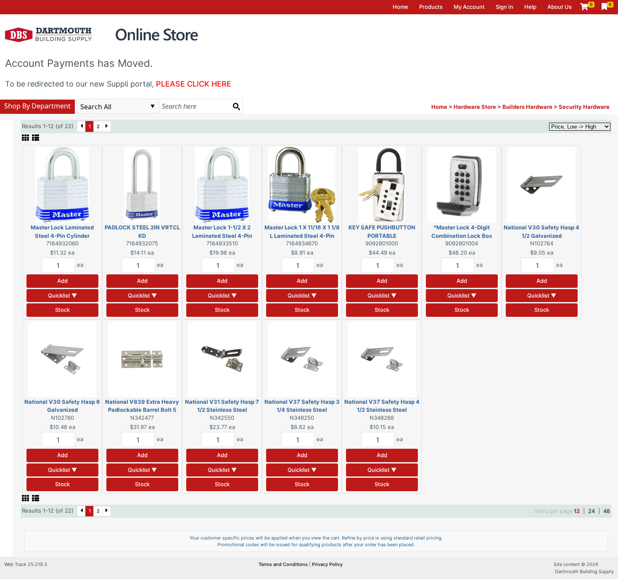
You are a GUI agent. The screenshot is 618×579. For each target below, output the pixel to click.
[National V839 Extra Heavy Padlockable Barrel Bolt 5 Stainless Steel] (142, 358)
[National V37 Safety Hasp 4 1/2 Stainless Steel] (382, 358)
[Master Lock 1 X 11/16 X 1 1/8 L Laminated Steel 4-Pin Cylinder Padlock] (301, 184)
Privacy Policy (327, 564)
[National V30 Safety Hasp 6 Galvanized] (62, 358)
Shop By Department (37, 106)
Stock (62, 309)
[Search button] (236, 106)
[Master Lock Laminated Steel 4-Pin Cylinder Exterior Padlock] (62, 184)
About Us (559, 6)
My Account (469, 6)
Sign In (504, 6)
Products (431, 6)
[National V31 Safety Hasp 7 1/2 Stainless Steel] (222, 358)
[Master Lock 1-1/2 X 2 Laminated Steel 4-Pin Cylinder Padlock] (222, 184)
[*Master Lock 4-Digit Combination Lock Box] (462, 184)
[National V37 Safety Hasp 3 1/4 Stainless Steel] (302, 358)
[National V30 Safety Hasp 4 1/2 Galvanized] (541, 184)
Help (530, 6)
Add (62, 280)
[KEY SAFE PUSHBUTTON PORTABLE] (381, 184)
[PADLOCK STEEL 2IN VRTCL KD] (142, 184)
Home (400, 6)
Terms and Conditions (284, 564)
